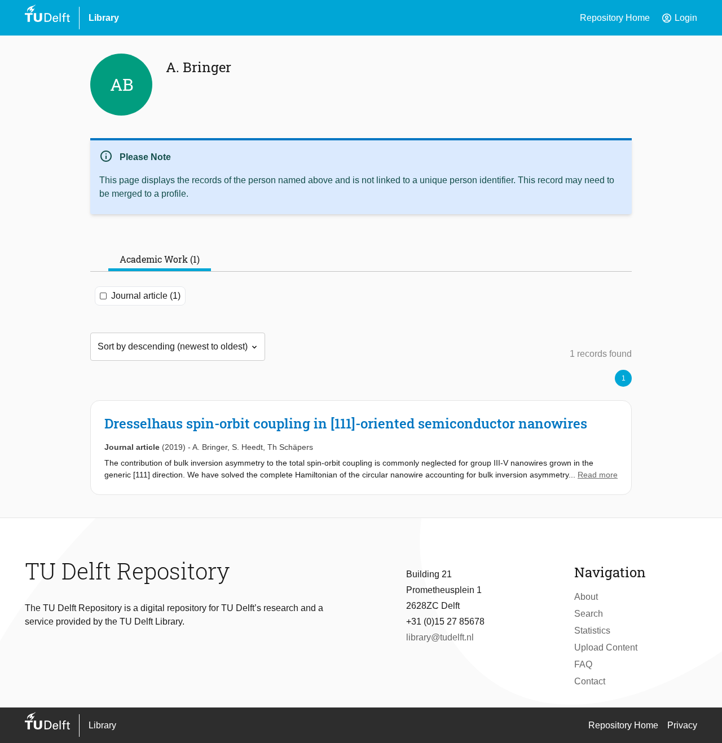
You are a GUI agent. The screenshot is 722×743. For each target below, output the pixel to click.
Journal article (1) (145, 295)
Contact (589, 681)
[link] (361, 447)
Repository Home (615, 18)
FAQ (583, 664)
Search (588, 613)
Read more (598, 474)
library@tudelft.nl (440, 637)
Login (679, 18)
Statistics (592, 630)
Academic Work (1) (160, 259)
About (586, 597)
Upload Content (605, 647)
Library (104, 18)
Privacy (682, 725)
